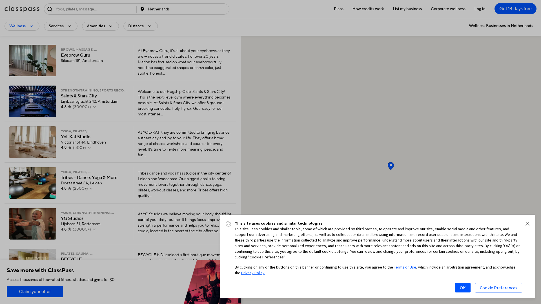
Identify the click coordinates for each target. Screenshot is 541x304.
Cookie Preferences (498, 287)
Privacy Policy (253, 272)
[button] (527, 224)
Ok (463, 287)
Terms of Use (405, 267)
